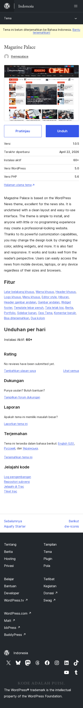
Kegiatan (50, 586)
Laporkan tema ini (16, 423)
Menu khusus (31, 297)
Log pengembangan (17, 476)
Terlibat (49, 579)
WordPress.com (17, 613)
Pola (47, 566)
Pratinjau (23, 131)
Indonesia (20, 653)
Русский (9, 448)
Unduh (62, 131)
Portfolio (10, 313)
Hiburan (63, 297)
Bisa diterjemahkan (16, 318)
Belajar (9, 579)
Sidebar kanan (26, 313)
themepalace (19, 56)
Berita (69, 307)
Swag (50, 600)
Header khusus (66, 291)
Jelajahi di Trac (14, 486)
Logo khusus (12, 297)
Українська (30, 448)
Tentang (10, 544)
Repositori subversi (17, 481)
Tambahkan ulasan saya (20, 370)
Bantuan (10, 586)
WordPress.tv (16, 600)
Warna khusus (45, 291)
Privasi (9, 566)
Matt (9, 621)
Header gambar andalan (20, 302)
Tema (7, 18)
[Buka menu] (76, 6)
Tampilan (50, 544)
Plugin (48, 559)
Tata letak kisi (54, 307)
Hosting (10, 559)
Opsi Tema (45, 313)
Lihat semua (71, 370)
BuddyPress (15, 635)
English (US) (66, 443)
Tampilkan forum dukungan (22, 397)
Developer (11, 593)
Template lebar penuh (29, 307)
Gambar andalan (49, 302)
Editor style (49, 297)
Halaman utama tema (18, 184)
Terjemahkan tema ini (18, 457)
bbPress (12, 628)
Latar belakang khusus (19, 291)
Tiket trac (10, 491)
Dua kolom (38, 318)
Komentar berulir (65, 313)
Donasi (51, 593)
